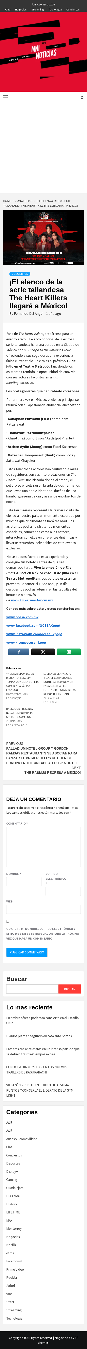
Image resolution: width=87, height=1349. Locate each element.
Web (9, 901)
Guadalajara (14, 1188)
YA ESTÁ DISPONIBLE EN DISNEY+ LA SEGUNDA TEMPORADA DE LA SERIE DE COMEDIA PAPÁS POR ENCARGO (22, 682)
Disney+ (12, 1171)
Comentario (17, 823)
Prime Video (15, 1269)
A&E (9, 1122)
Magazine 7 (62, 1338)
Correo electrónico (56, 878)
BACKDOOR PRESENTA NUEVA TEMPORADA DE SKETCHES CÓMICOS (19, 713)
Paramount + (15, 1261)
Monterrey (14, 1228)
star (9, 1294)
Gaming (11, 1179)
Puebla (11, 1277)
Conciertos (73, 9)
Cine (8, 9)
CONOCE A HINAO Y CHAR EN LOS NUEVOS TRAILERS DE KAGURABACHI (36, 1069)
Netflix (11, 1245)
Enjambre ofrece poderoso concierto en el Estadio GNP (42, 1020)
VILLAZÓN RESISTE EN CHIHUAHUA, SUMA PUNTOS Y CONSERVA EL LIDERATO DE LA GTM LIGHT (39, 1090)
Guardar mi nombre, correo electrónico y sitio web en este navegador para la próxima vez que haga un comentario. (42, 933)
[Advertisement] (43, 148)
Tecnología (55, 9)
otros (10, 1253)
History (11, 1204)
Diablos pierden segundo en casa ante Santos (39, 1036)
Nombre (13, 874)
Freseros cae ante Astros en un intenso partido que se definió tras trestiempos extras (43, 1051)
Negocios (21, 9)
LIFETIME (13, 1212)
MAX (9, 1220)
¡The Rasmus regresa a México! (52, 770)
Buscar (16, 979)
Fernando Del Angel (29, 313)
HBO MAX (13, 1196)
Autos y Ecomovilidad (21, 1139)
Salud (10, 1286)
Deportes (13, 1163)
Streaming (37, 9)
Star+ (10, 1302)
